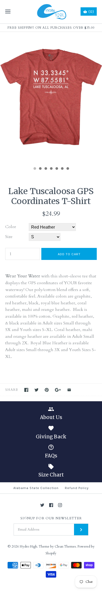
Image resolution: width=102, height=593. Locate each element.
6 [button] (62, 169)
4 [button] (51, 169)
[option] (51, 98)
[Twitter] (42, 505)
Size (9, 237)
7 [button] (67, 169)
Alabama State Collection (36, 488)
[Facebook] (51, 505)
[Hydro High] (51, 12)
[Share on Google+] (58, 390)
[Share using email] (69, 390)
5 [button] (56, 169)
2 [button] (40, 169)
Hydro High (28, 546)
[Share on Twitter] (36, 390)
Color (10, 227)
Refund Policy (77, 488)
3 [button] (45, 169)
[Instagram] (60, 505)
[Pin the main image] (47, 390)
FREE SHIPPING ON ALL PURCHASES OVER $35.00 (51, 28)
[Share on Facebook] (26, 390)
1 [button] (34, 169)
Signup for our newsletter (51, 518)
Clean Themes (65, 546)
